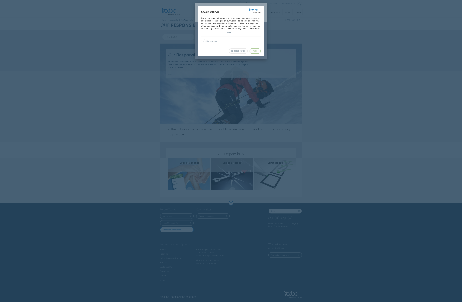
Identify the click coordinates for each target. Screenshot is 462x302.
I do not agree (238, 51)
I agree (255, 51)
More (228, 32)
